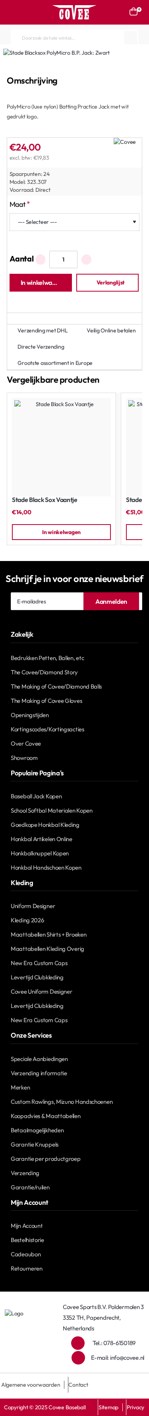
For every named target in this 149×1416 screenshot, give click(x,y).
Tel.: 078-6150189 (114, 1343)
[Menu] (15, 12)
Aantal (22, 258)
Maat (18, 204)
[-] (41, 259)
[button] (41, 283)
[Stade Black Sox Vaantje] (61, 447)
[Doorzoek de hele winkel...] (130, 37)
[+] (86, 259)
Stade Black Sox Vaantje (44, 499)
